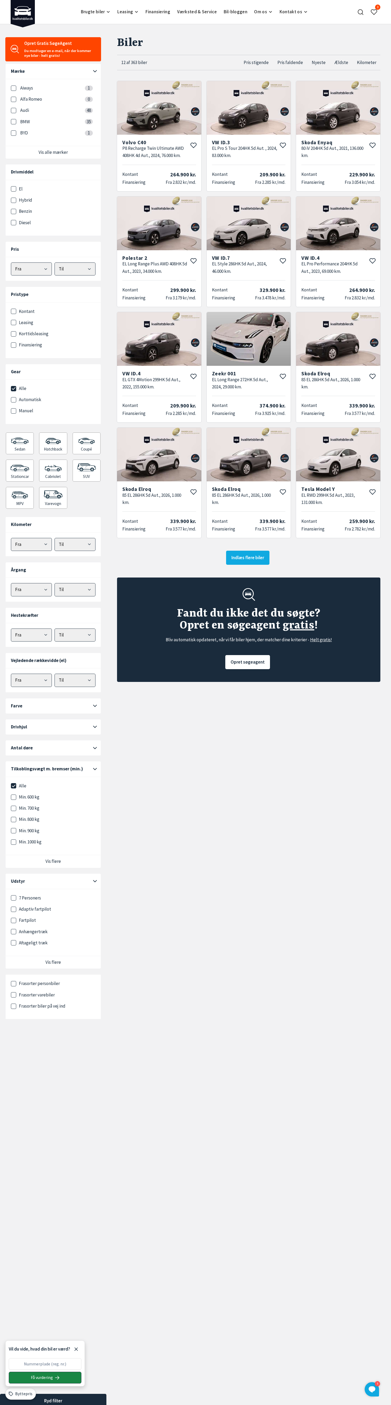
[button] (360, 12)
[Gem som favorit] (193, 145)
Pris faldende (290, 62)
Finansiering (157, 12)
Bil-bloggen (235, 12)
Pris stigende (256, 62)
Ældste (341, 62)
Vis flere (53, 861)
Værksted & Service (197, 12)
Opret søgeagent (248, 662)
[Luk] (76, 1349)
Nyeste (319, 62)
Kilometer (366, 62)
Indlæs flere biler (247, 558)
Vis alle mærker (53, 152)
